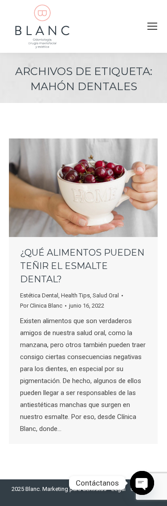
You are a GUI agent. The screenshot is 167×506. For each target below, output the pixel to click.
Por (41, 305)
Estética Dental (39, 295)
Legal (118, 489)
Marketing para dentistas (74, 489)
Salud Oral (106, 295)
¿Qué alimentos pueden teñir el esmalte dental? (82, 266)
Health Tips (75, 295)
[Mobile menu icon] (152, 26)
